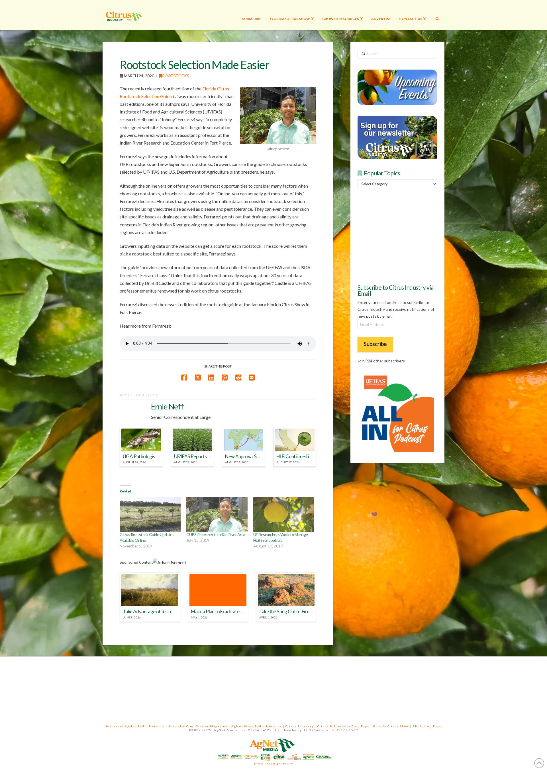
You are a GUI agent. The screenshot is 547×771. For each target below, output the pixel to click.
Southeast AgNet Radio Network (135, 726)
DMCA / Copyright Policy (273, 763)
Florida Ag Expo (427, 726)
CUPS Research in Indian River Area (215, 534)
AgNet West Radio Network (256, 726)
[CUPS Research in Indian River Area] (216, 514)
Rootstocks (175, 75)
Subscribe (375, 343)
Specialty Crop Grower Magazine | (199, 726)
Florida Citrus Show (391, 726)
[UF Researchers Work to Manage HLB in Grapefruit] (283, 514)
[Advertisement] (400, 235)
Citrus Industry (299, 726)
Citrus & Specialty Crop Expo (343, 726)
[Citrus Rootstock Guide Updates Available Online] (150, 514)
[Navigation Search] (437, 15)
